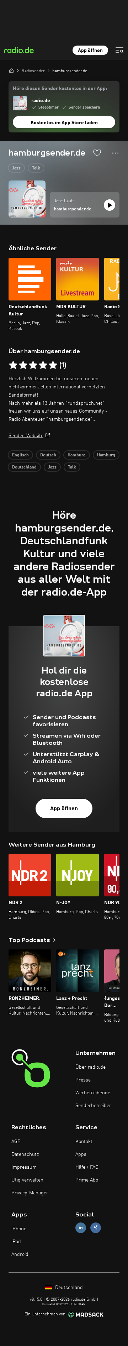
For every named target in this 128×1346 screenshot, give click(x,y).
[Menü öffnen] (119, 50)
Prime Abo (86, 1180)
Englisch (20, 455)
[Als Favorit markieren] (97, 152)
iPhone (18, 1228)
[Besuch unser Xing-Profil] (95, 1227)
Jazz (16, 168)
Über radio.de (90, 1067)
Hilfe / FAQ (86, 1167)
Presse (83, 1080)
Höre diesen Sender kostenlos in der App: (60, 88)
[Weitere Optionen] (115, 153)
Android (19, 1254)
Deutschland (24, 467)
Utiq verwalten (27, 1180)
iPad (16, 1241)
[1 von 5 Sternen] (13, 365)
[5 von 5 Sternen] (53, 365)
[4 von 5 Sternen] (43, 365)
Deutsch (48, 455)
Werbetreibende (92, 1092)
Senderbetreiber (93, 1105)
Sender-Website (26, 435)
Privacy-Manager (29, 1192)
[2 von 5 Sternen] (23, 365)
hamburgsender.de (72, 209)
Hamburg (77, 455)
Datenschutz (25, 1154)
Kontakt (83, 1141)
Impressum (24, 1167)
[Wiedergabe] (109, 205)
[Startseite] (11, 70)
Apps (80, 1154)
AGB (16, 1141)
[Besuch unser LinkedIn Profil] (81, 1227)
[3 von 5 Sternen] (33, 365)
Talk (36, 168)
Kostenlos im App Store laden (64, 122)
